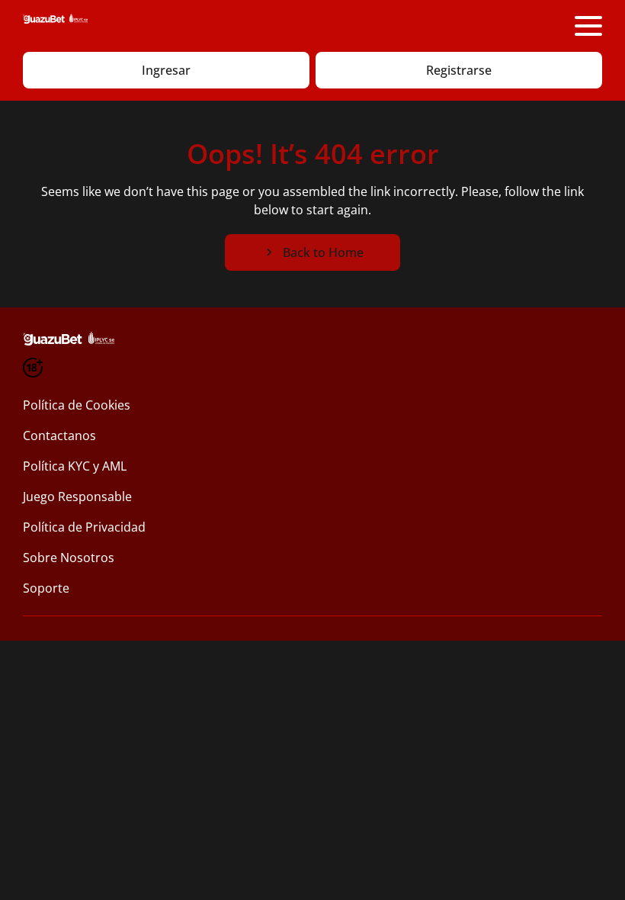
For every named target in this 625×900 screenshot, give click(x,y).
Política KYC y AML (75, 466)
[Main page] (55, 26)
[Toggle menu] (588, 26)
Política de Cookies (76, 405)
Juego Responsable (77, 496)
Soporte (46, 588)
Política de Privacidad (84, 527)
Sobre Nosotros (68, 557)
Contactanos (59, 435)
